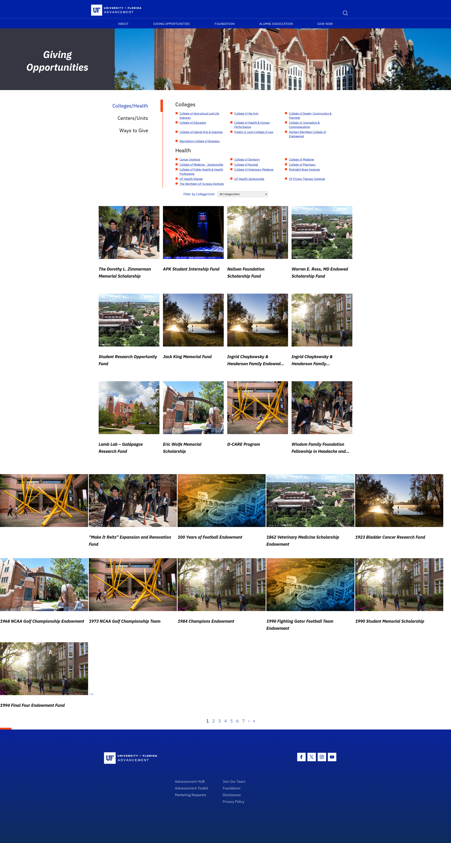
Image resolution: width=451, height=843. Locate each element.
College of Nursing (246, 164)
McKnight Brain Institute (304, 169)
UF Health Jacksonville (249, 179)
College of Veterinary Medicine (253, 169)
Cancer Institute (190, 159)
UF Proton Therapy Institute (307, 179)
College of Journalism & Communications (304, 125)
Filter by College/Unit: (199, 194)
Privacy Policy (233, 801)
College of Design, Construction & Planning (310, 115)
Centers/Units (133, 118)
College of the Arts (246, 113)
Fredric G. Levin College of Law (253, 132)
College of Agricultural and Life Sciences (199, 115)
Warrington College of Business (200, 141)
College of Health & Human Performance (252, 125)
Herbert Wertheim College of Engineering (307, 134)
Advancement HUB (190, 781)
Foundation (224, 24)
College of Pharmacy (302, 164)
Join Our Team (234, 781)
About (123, 24)
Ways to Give (133, 130)
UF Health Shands (191, 179)
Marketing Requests (190, 794)
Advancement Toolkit (191, 788)
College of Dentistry (247, 159)
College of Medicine (301, 159)
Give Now (325, 24)
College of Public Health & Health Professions (201, 172)
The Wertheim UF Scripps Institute (202, 184)
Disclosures (232, 794)
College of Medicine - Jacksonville (201, 164)
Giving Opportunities (171, 24)
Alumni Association (276, 24)
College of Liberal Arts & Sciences (201, 132)
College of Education (193, 122)
